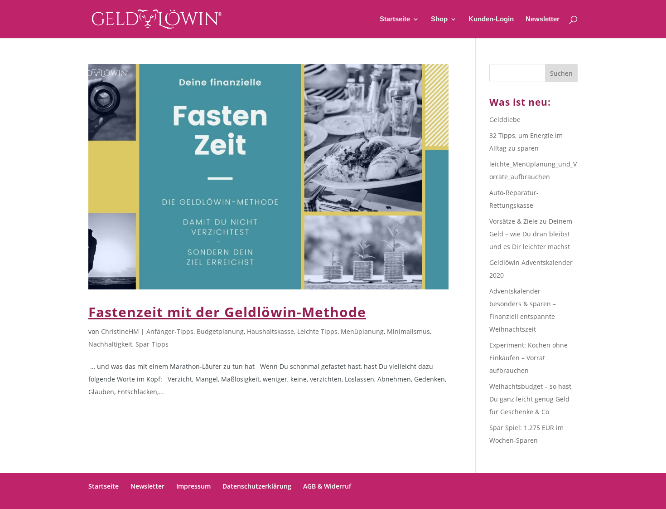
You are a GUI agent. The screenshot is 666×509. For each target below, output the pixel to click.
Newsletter (543, 19)
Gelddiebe (505, 119)
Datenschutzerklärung (256, 486)
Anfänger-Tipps (169, 331)
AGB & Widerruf (327, 486)
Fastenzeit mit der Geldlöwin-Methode (227, 312)
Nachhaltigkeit (110, 344)
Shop (439, 19)
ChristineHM (120, 331)
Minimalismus (408, 331)
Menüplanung (362, 331)
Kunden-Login (491, 19)
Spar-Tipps (152, 344)
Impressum (193, 486)
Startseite (395, 19)
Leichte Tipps (317, 331)
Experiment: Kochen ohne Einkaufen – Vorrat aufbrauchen (528, 358)
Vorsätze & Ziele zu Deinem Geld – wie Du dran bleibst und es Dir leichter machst (530, 234)
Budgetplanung (220, 331)
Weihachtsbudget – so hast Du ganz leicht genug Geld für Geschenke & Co (530, 399)
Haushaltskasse (270, 331)
